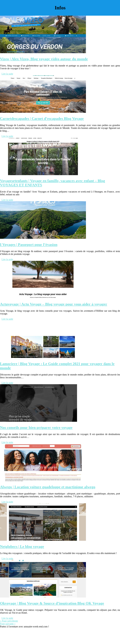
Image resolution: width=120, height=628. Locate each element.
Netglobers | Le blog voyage (22, 546)
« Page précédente (9, 621)
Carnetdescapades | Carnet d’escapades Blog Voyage (42, 118)
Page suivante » (7, 623)
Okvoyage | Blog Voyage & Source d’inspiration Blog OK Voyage (52, 603)
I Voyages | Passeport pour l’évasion (28, 245)
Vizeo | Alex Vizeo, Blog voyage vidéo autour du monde (44, 59)
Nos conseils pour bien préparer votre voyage (36, 427)
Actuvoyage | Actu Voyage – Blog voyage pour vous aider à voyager (53, 304)
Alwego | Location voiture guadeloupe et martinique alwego (47, 487)
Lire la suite (7, 73)
